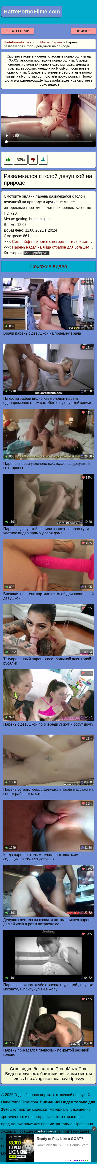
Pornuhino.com (32, 76)
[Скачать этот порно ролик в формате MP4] (43, 160)
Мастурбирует (36, 253)
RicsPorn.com (67, 68)
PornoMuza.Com (71, 1068)
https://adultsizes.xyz (60, 80)
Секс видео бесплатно (32, 1068)
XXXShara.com (21, 60)
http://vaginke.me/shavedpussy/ (54, 1078)
